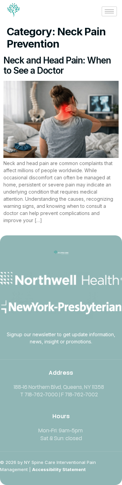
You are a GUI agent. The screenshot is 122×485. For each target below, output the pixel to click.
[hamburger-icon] (109, 11)
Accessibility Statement (59, 469)
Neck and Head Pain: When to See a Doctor (57, 65)
